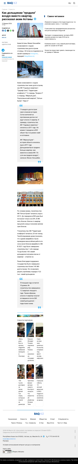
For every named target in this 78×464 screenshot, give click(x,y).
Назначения (12, 419)
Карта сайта (7, 448)
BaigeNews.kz (30, 56)
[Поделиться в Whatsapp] (11, 31)
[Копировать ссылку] (13, 31)
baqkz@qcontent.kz (9, 439)
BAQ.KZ (4, 37)
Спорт (52, 419)
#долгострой (6, 44)
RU (69, 3)
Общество (43, 419)
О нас (41, 423)
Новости (12, 9)
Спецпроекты (63, 419)
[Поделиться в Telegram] (5, 31)
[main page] (37, 3)
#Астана (5, 42)
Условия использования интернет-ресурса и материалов (21, 445)
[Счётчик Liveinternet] (7, 451)
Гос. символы (30, 423)
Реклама (6, 441)
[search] (74, 3)
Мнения (33, 419)
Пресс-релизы (16, 423)
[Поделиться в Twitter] (8, 31)
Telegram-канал (7, 57)
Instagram (34, 54)
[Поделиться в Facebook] (3, 31)
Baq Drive (50, 423)
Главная (4, 9)
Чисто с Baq (62, 423)
